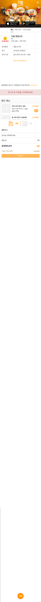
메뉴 (12, 30)
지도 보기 (34, 85)
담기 (36, 110)
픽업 (30, 123)
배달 (16, 123)
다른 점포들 (27, 30)
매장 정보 (18, 30)
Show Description (19, 61)
